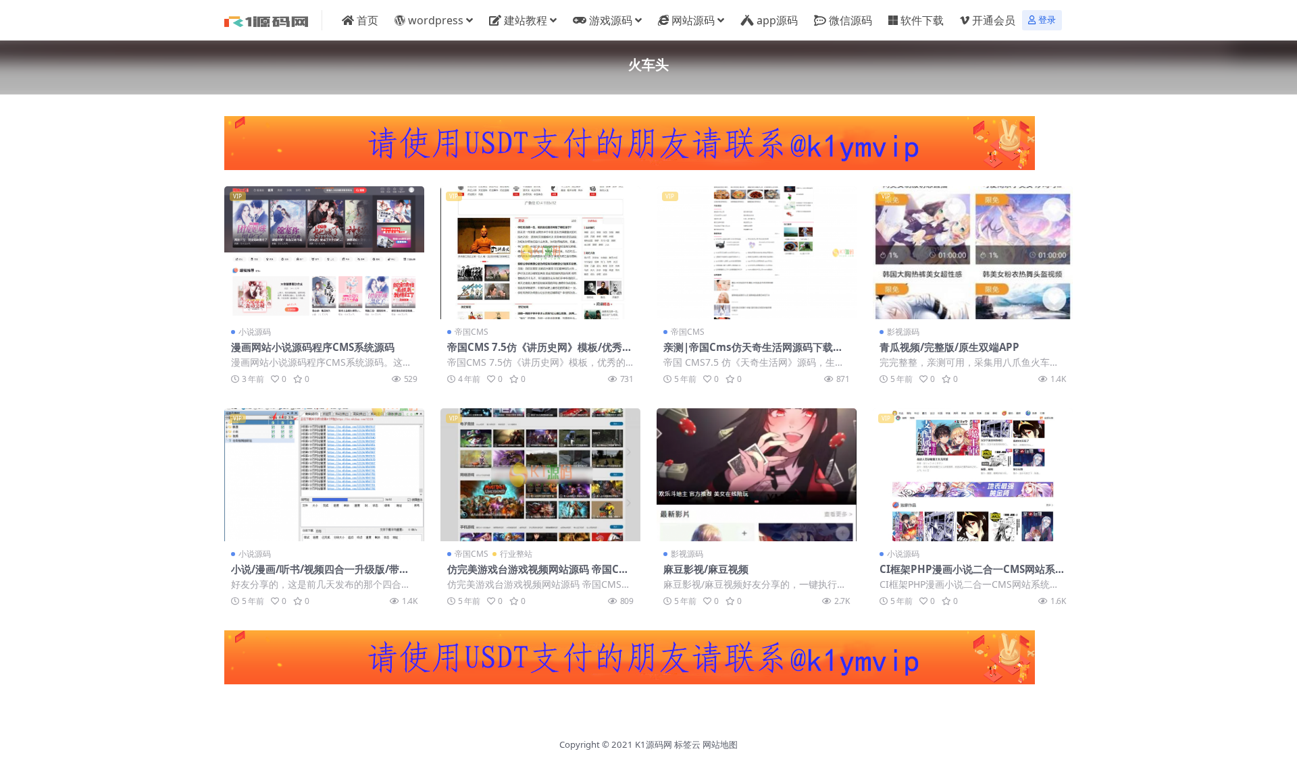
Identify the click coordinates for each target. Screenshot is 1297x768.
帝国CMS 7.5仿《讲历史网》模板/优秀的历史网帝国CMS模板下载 (539, 353)
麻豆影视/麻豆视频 (705, 569)
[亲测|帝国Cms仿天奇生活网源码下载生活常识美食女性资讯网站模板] (757, 252)
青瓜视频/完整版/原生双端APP (949, 347)
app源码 (777, 20)
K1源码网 (653, 744)
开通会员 (993, 20)
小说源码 (254, 331)
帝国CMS (471, 331)
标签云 (687, 744)
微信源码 (850, 20)
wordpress (435, 20)
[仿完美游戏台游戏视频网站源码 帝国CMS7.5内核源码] (540, 474)
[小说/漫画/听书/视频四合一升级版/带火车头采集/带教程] (324, 474)
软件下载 (922, 20)
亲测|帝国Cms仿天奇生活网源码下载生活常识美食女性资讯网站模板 (753, 353)
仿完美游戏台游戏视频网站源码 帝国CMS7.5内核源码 (540, 575)
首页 (367, 20)
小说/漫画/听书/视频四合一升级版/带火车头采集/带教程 (320, 575)
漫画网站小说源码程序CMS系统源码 (313, 347)
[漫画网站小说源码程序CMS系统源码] (324, 252)
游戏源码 (610, 20)
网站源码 (693, 20)
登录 (1047, 20)
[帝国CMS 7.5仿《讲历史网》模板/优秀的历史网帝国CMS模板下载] (540, 252)
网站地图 (720, 744)
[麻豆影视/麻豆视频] (757, 474)
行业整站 (516, 553)
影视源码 (903, 331)
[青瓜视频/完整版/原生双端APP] (973, 252)
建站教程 (525, 20)
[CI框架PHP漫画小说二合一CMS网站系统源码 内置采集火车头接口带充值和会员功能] (973, 474)
